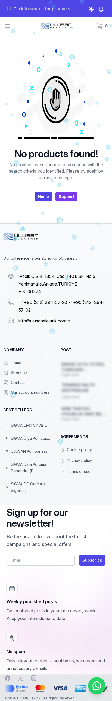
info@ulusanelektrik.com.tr (44, 321)
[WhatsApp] (96, 685)
